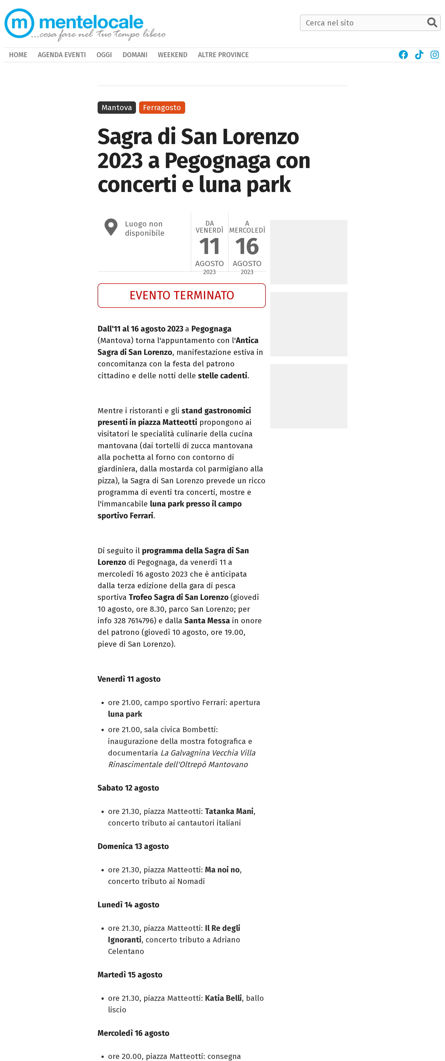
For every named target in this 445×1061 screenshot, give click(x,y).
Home (18, 55)
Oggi (104, 55)
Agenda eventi (62, 55)
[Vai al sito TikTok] (419, 55)
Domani (135, 55)
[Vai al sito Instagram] (435, 55)
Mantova (116, 107)
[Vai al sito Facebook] (403, 55)
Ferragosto (162, 107)
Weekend (172, 55)
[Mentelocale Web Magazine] (85, 23)
